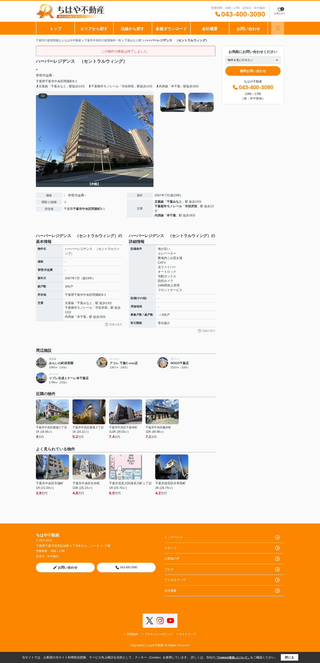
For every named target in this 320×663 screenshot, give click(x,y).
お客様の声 (172, 558)
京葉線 (159, 201)
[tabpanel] (187, 102)
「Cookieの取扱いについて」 (232, 657)
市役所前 (191, 206)
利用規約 (132, 634)
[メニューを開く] (277, 28)
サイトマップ (187, 634)
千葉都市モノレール (168, 206)
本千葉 (171, 215)
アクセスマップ (175, 580)
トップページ (173, 537)
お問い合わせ (248, 29)
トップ (55, 29)
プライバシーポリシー (159, 634)
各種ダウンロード (171, 29)
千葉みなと (174, 201)
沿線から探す (132, 29)
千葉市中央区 (54, 81)
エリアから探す (94, 29)
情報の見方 (115, 324)
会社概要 (210, 29)
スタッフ (170, 548)
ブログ (168, 569)
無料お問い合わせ (253, 71)
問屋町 (67, 81)
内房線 (159, 215)
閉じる (289, 657)
